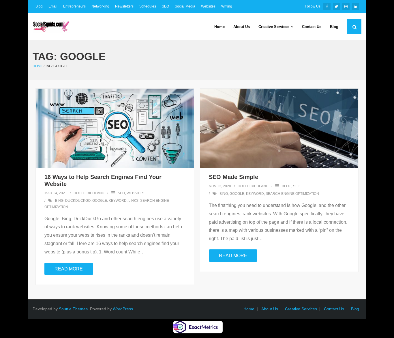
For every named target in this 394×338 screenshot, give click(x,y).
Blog (39, 6)
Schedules (147, 6)
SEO (165, 6)
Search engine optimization (292, 194)
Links (133, 201)
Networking (100, 6)
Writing (226, 6)
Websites (208, 6)
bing (59, 201)
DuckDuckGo (78, 201)
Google (99, 201)
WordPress (123, 309)
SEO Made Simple (233, 177)
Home (38, 66)
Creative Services (301, 309)
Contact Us (334, 309)
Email (52, 6)
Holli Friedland (89, 193)
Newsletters (124, 6)
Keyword (118, 201)
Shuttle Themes (73, 309)
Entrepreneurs (74, 6)
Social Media (185, 6)
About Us (269, 309)
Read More (69, 268)
